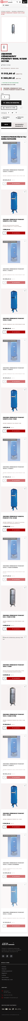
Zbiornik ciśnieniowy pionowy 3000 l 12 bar (13, 913)
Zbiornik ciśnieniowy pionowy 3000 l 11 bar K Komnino (13, 863)
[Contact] (7, 956)
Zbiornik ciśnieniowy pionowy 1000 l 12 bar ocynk (13, 715)
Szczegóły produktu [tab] (19, 125)
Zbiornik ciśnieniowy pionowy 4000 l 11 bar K (13, 368)
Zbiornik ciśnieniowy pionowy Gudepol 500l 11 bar (13, 418)
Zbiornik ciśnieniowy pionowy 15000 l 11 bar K (13, 467)
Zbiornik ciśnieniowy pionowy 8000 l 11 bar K (13, 269)
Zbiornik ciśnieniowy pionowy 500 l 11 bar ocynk (13, 616)
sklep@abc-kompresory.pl (11, 997)
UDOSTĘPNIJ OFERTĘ (5, 118)
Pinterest (16, 112)
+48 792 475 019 (8, 995)
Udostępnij (8, 112)
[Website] (3, 956)
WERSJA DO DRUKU (20, 118)
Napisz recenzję (6, 64)
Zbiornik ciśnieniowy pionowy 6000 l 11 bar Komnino (13, 566)
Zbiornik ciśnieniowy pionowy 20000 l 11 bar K (13, 764)
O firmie (4, 975)
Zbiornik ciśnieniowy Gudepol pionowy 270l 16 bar (13, 517)
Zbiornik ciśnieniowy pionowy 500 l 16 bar (13, 814)
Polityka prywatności (7, 971)
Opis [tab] (6, 124)
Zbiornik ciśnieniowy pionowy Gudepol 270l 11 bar (13, 220)
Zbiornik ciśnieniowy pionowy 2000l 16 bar (13, 319)
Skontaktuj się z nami (7, 979)
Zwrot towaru (5, 977)
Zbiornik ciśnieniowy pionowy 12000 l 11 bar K (13, 170)
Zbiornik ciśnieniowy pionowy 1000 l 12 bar (13, 665)
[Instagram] (11, 956)
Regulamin (4, 973)
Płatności (4, 968)
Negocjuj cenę (9, 108)
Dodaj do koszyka (11, 103)
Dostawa (4, 966)
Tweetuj (12, 112)
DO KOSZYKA (17, 183)
